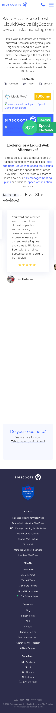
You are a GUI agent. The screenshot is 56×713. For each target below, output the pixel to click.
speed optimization (40, 182)
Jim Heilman (25, 279)
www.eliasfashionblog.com (28, 29)
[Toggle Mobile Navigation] (51, 5)
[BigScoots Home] (15, 4)
